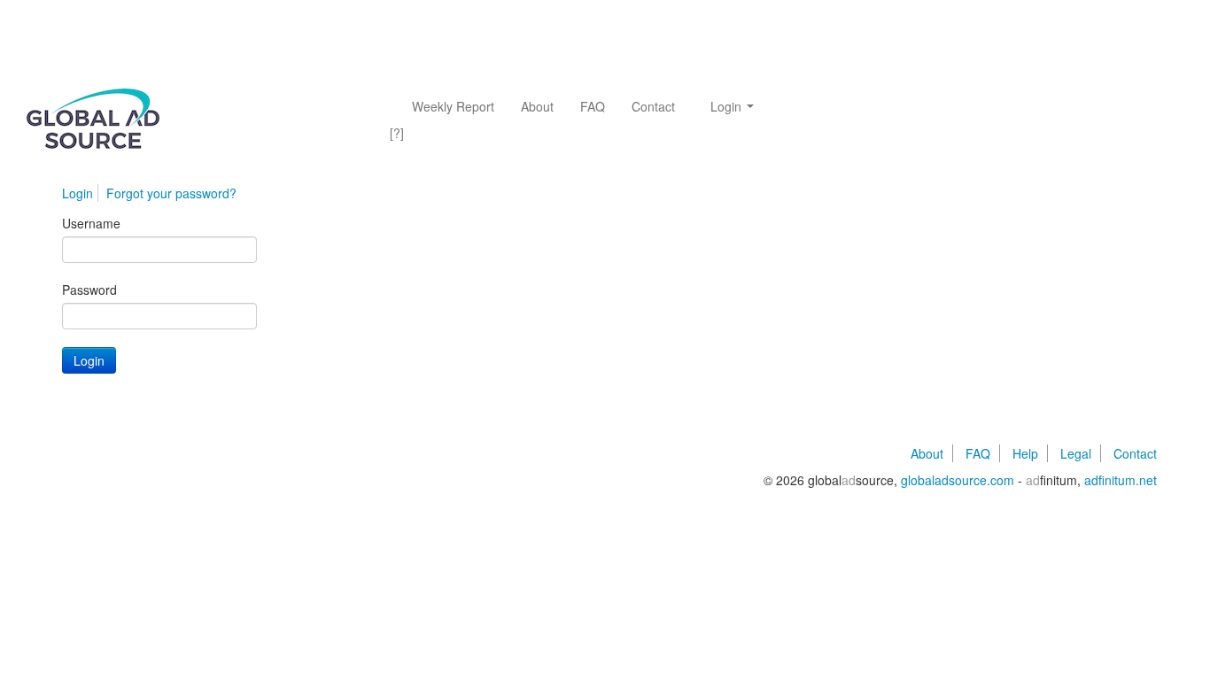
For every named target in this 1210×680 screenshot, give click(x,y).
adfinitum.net (1120, 480)
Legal (1075, 453)
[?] (397, 133)
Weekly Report (453, 106)
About (537, 106)
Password (89, 289)
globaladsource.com (957, 480)
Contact (653, 106)
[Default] (213, 127)
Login (727, 106)
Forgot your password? (171, 193)
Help (1025, 453)
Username (91, 223)
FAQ (592, 106)
